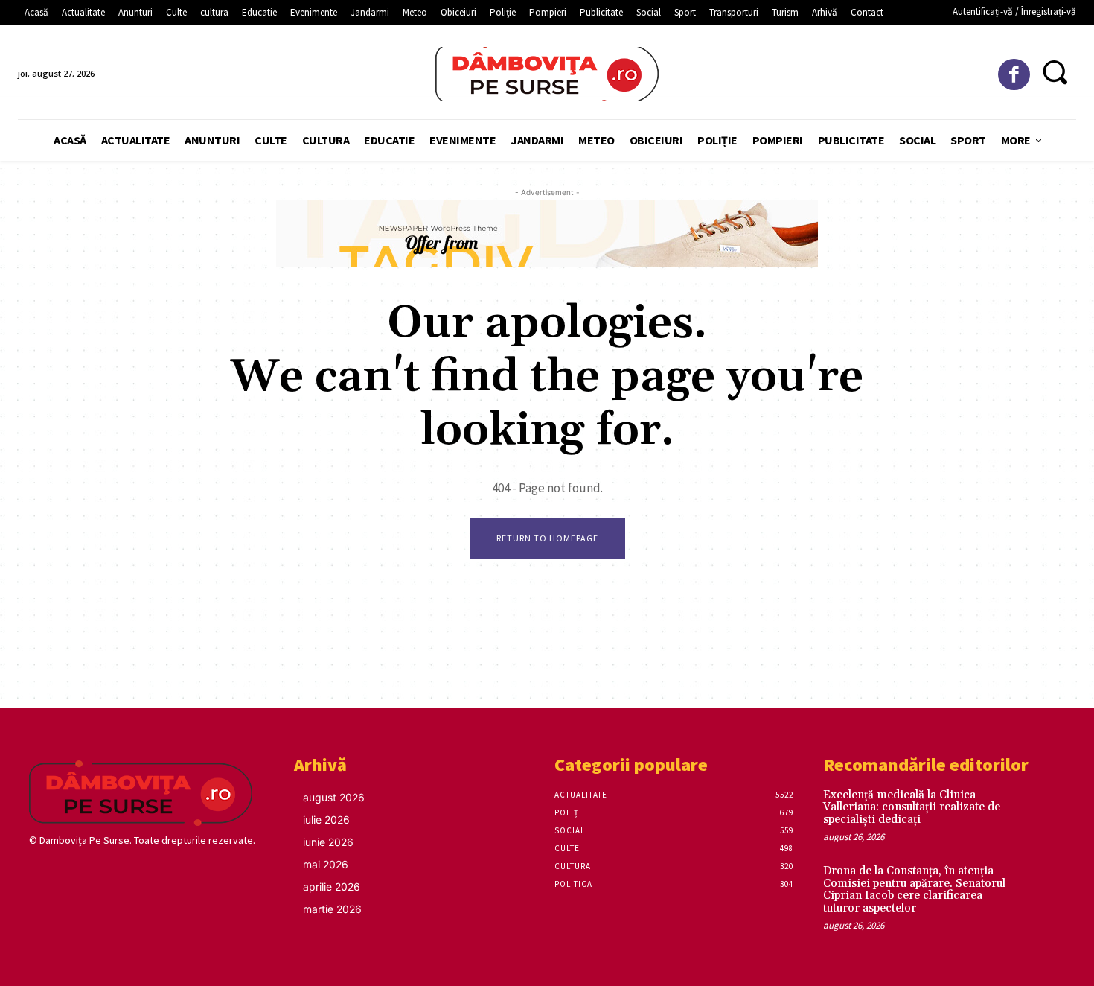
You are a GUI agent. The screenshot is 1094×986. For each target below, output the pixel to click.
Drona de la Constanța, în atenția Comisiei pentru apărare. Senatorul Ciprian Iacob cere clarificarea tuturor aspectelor (914, 889)
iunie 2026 (328, 842)
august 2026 (334, 797)
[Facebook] (1014, 75)
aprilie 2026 (331, 886)
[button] (1055, 72)
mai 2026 (325, 864)
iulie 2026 (326, 819)
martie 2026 (332, 909)
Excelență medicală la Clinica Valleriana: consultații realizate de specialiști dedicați (911, 807)
